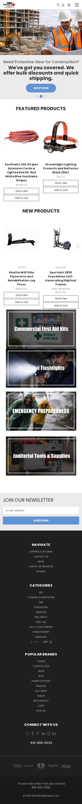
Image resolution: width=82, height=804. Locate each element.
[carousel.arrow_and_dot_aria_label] (36, 96)
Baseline (41, 686)
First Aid (41, 622)
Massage (41, 636)
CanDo (41, 661)
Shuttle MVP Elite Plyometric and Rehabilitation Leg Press (21, 278)
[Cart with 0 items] (69, 4)
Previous (4, 144)
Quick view (21, 191)
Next (77, 144)
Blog (41, 561)
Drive (41, 671)
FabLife (41, 695)
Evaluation (41, 607)
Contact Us (41, 556)
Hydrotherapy (41, 632)
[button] (41, 329)
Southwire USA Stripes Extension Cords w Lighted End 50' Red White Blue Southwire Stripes (21, 172)
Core (41, 705)
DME (41, 602)
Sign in (33, 566)
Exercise (41, 612)
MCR (41, 676)
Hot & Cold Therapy (41, 627)
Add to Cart (21, 198)
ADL (41, 592)
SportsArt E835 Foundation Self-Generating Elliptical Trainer (60, 278)
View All (41, 710)
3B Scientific (41, 700)
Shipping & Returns (41, 551)
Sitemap (41, 571)
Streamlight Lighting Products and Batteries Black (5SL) (60, 168)
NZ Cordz (41, 691)
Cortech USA (41, 666)
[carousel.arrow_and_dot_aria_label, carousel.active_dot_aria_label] (41, 96)
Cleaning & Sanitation (41, 597)
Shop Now (41, 88)
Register (47, 566)
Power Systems (41, 681)
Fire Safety (41, 617)
